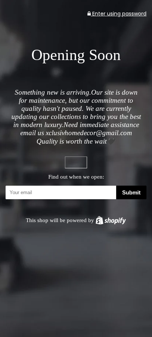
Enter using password (118, 13)
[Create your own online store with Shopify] (111, 220)
